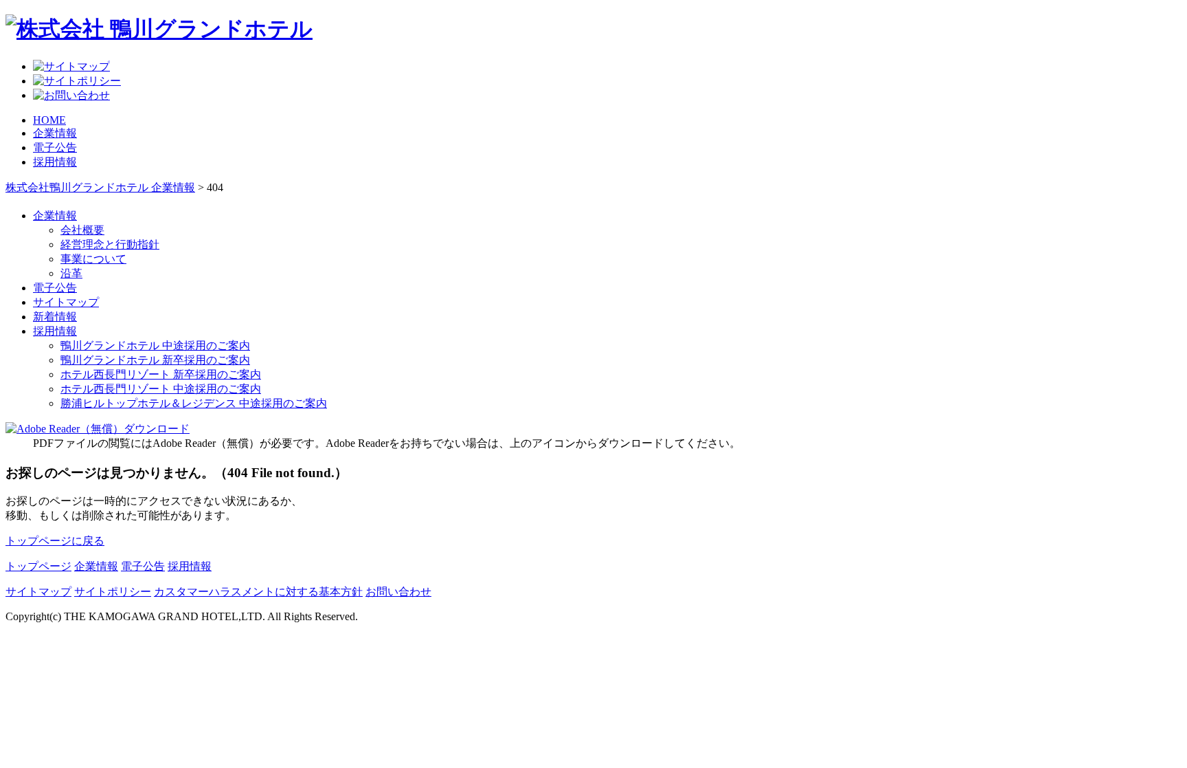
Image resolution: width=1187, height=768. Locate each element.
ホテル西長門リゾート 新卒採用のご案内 (160, 374)
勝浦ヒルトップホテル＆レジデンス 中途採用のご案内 (193, 403)
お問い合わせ (398, 591)
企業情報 (55, 133)
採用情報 (55, 162)
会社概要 (82, 230)
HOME (49, 120)
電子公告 (55, 147)
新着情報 (55, 316)
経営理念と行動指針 (109, 244)
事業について (93, 259)
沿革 (71, 273)
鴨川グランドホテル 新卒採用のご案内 (155, 360)
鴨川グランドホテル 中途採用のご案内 (155, 345)
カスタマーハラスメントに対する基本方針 (258, 591)
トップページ (38, 566)
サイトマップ (66, 302)
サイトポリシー (112, 591)
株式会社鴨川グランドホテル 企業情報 (100, 187)
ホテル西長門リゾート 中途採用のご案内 (160, 389)
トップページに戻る (54, 541)
